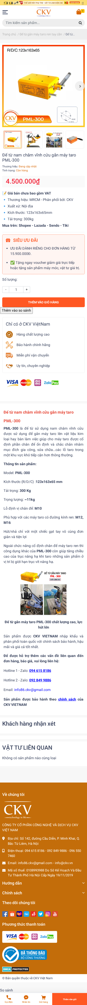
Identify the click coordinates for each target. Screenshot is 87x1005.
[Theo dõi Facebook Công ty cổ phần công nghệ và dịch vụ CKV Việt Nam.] (5, 913)
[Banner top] (43, 2)
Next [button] (80, 86)
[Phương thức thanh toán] (32, 383)
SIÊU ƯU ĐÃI (25, 240)
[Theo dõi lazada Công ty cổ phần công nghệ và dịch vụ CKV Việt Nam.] (19, 913)
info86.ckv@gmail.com (35, 863)
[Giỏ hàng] (79, 12)
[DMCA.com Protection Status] (15, 969)
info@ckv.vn (64, 863)
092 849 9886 (57, 851)
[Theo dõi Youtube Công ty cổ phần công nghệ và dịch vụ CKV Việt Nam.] (55, 913)
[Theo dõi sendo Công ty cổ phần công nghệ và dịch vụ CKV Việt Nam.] (33, 913)
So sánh (6, 990)
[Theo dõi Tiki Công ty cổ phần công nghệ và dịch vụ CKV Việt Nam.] (26, 913)
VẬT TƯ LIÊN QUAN (27, 747)
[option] (43, 86)
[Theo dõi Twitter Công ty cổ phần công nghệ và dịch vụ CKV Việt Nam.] (41, 913)
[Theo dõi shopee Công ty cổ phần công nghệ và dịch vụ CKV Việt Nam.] (12, 913)
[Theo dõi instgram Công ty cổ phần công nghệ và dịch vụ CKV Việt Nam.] (48, 913)
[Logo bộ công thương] (24, 955)
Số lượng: (9, 279)
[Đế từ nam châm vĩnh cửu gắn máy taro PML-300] (43, 86)
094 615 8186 (34, 851)
